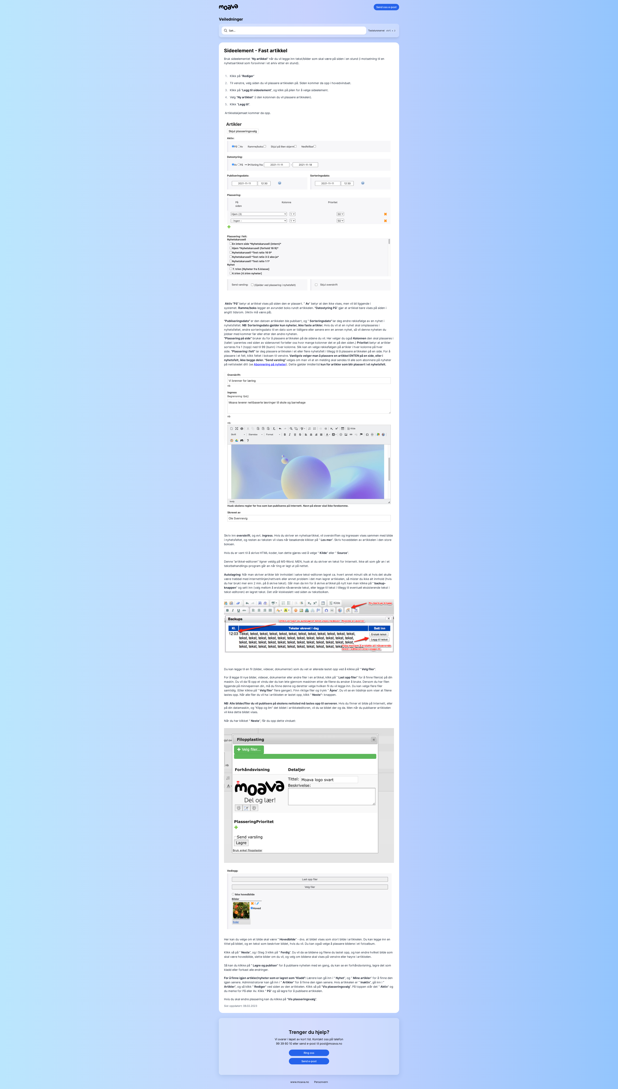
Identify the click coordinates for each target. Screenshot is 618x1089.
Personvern (321, 1082)
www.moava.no (299, 1082)
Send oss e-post (386, 7)
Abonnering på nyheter (270, 364)
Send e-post (309, 1061)
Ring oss (309, 1052)
